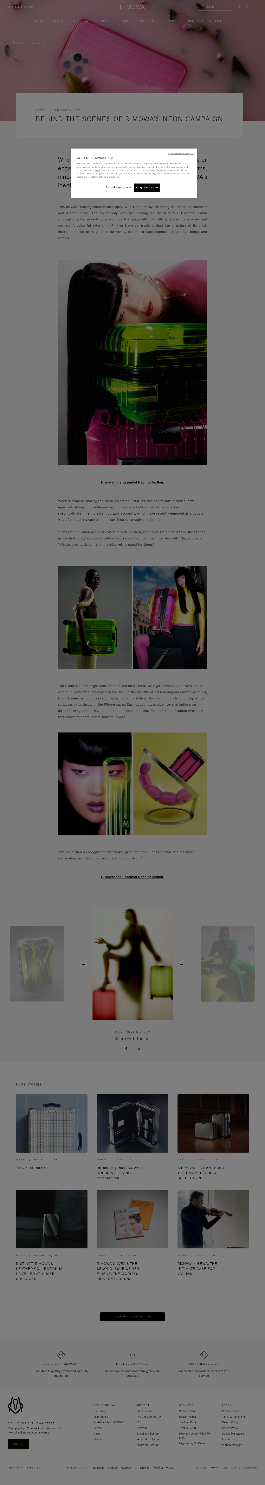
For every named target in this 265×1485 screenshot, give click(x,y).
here (97, 170)
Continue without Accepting (181, 153)
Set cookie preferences (118, 187)
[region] (134, 173)
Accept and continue (147, 187)
